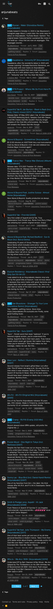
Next (33, 586)
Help (41, 602)
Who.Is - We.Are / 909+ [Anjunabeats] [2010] (27, 559)
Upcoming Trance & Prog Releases (21, 104)
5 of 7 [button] (25, 586)
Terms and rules (18, 602)
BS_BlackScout (13, 46)
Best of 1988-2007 (20, 355)
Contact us (6, 602)
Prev (17, 586)
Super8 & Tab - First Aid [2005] (21, 215)
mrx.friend (11, 95)
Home (46, 602)
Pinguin (10, 380)
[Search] (49, 4)
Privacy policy (32, 602)
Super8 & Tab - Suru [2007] (19, 331)
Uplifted (10, 462)
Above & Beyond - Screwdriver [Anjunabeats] (28, 139)
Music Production (14, 298)
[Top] (3, 606)
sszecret (10, 127)
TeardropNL (12, 150)
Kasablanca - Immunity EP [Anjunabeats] (28, 60)
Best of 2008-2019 (43, 133)
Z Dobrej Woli (12, 78)
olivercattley (12, 292)
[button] (3, 4)
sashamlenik (12, 181)
